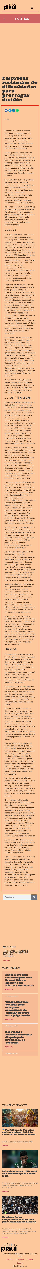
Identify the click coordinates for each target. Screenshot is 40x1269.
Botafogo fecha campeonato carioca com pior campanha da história (19, 1219)
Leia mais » (6, 960)
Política (22, 19)
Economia (20, 1259)
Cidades (30, 1259)
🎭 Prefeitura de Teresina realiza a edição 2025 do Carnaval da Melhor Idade (18, 1132)
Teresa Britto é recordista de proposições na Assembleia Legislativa (16, 953)
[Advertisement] (20, 48)
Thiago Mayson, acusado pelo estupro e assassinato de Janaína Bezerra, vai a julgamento (17, 1009)
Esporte (20, 1263)
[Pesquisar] (34, 897)
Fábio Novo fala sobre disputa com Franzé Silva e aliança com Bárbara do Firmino (19, 980)
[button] (6, 110)
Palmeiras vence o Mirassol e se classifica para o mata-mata (19, 1173)
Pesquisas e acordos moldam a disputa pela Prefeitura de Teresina (18, 1037)
